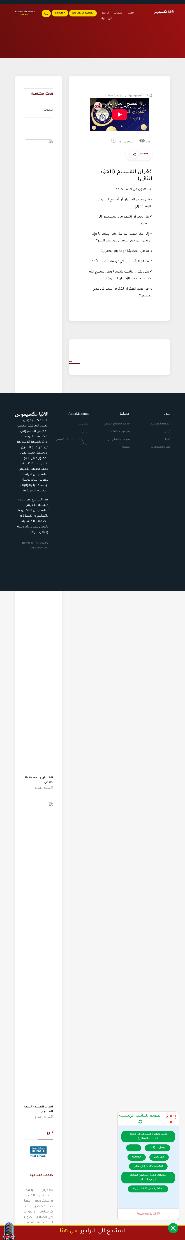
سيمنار (125, 447)
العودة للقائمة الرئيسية (140, 1116)
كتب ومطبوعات (160, 447)
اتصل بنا (84, 424)
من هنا (69, 1231)
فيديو (167, 431)
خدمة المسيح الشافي (117, 424)
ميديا (130, 13)
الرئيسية (107, 18)
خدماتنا (118, 13)
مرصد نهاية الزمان (118, 439)
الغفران (47, 1190)
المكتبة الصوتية (160, 424)
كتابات (166, 439)
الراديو (85, 431)
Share (144, 154)
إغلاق (171, 1117)
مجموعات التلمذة (119, 431)
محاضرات (37, 1206)
